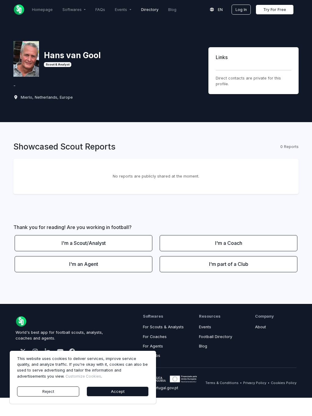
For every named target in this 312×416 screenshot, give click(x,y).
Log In (241, 9)
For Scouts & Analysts (163, 327)
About (260, 327)
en (220, 9)
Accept (118, 391)
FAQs (100, 9)
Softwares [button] (72, 9)
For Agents (153, 346)
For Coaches (155, 336)
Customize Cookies (83, 376)
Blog (172, 9)
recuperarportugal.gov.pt (156, 388)
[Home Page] (19, 9)
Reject (48, 391)
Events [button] (121, 9)
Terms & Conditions (222, 383)
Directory (149, 9)
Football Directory (215, 336)
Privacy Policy (254, 383)
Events (205, 327)
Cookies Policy (283, 383)
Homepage (42, 9)
